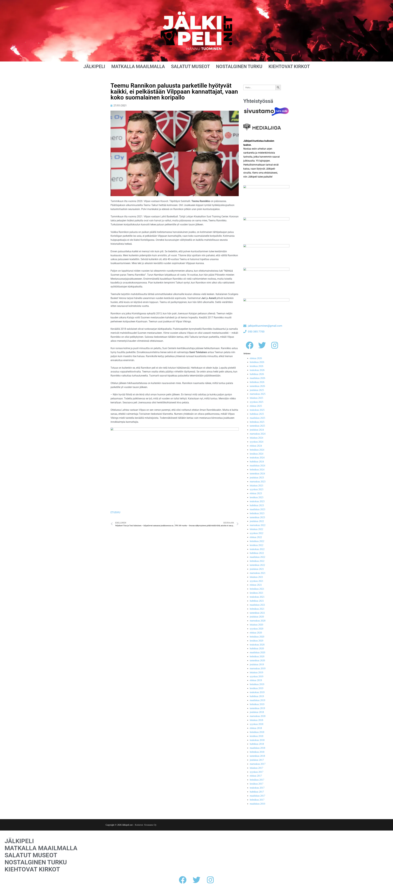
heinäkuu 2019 (257, 684)
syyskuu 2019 (256, 676)
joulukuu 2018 (257, 712)
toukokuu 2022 (257, 549)
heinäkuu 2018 (257, 732)
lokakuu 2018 (256, 720)
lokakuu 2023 (256, 485)
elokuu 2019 (256, 680)
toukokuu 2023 (257, 501)
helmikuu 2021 (257, 608)
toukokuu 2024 (257, 457)
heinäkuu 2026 (257, 362)
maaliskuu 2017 (257, 795)
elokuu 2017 (256, 775)
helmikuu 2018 (257, 752)
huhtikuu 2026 (257, 374)
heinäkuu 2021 (257, 588)
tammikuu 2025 (257, 425)
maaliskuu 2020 (257, 652)
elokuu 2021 (256, 584)
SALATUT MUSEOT (190, 66)
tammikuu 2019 (257, 708)
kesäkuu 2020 (256, 640)
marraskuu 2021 (257, 573)
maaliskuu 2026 (257, 378)
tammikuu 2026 (257, 386)
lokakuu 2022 (256, 529)
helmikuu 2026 (257, 382)
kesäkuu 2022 (256, 545)
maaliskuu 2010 (257, 803)
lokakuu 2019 (256, 672)
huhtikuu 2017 (257, 791)
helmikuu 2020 (257, 656)
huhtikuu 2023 (257, 505)
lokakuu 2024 (256, 437)
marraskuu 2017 (257, 764)
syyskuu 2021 (256, 581)
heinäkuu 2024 (257, 449)
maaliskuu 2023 (257, 509)
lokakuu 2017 (256, 768)
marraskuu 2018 (257, 716)
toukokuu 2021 (257, 596)
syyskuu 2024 (256, 441)
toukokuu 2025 (257, 410)
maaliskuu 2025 (257, 418)
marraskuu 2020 (257, 620)
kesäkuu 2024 (256, 453)
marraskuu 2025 (257, 394)
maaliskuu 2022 (257, 557)
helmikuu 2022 (257, 561)
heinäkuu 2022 (257, 541)
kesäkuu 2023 (256, 497)
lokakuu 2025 (256, 398)
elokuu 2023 (256, 493)
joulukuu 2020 (257, 616)
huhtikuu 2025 (257, 414)
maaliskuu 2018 (257, 748)
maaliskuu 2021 (257, 604)
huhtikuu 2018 (257, 744)
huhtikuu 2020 (257, 648)
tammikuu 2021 (257, 612)
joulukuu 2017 (257, 760)
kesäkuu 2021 (256, 592)
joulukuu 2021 (257, 569)
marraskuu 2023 (257, 481)
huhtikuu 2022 (257, 553)
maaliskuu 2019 (257, 700)
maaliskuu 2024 (257, 465)
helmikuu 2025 (257, 422)
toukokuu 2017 (257, 787)
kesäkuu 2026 (256, 366)
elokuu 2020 (256, 632)
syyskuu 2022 (256, 533)
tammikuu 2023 (257, 517)
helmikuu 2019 (257, 704)
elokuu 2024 (256, 445)
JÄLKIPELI (94, 66)
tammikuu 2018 (257, 756)
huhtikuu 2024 (257, 461)
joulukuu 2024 (257, 429)
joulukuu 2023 (257, 477)
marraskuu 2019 (257, 668)
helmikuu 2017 (257, 799)
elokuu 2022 (256, 537)
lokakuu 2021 (256, 577)
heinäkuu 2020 (257, 636)
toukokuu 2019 (257, 692)
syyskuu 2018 (256, 724)
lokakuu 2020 (256, 624)
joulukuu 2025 (257, 390)
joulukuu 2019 (257, 664)
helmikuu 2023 (257, 513)
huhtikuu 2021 (257, 600)
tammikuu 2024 (257, 473)
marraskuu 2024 (257, 433)
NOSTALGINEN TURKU (239, 66)
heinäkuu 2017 (257, 779)
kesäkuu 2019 (256, 688)
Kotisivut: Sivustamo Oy (145, 825)
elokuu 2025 (256, 406)
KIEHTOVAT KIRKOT (289, 66)
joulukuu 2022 (257, 521)
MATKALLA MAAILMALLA (138, 66)
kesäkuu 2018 (256, 736)
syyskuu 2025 (256, 402)
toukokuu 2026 (257, 370)
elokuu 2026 (256, 358)
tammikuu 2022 (257, 565)
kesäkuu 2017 (256, 783)
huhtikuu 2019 (257, 696)
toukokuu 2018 (257, 740)
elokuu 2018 (256, 728)
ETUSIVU (115, 512)
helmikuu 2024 (257, 469)
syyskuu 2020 (256, 628)
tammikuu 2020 (257, 660)
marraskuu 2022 (257, 525)
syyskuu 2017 (256, 772)
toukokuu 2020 (257, 644)
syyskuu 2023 (256, 489)
